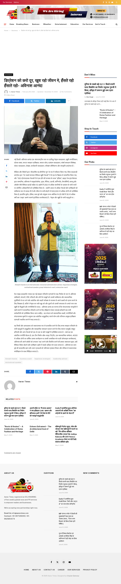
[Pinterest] (6, 182)
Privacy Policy (90, 570)
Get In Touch (100, 24)
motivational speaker (13, 362)
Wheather (47, 24)
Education (75, 24)
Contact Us (49, 570)
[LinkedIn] (6, 176)
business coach (26, 359)
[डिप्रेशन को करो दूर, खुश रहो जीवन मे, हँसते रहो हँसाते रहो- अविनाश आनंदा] (41, 130)
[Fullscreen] (114, 351)
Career (61, 570)
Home (12, 24)
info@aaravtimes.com (20, 513)
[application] (100, 344)
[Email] (6, 187)
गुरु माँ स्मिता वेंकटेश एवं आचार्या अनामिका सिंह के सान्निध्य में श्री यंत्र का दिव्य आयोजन (107, 230)
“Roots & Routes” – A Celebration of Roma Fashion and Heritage (13, 429)
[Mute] (110, 351)
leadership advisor (60, 359)
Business (35, 24)
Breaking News (22, 24)
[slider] (98, 351)
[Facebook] (6, 165)
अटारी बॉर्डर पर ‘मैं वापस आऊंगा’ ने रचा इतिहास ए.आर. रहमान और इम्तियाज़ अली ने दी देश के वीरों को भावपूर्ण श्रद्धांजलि (41, 412)
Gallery (16, 2)
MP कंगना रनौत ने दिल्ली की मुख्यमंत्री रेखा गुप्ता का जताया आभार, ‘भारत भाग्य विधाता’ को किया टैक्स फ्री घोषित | (108, 212)
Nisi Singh (89, 97)
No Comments (67, 92)
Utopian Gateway (73, 576)
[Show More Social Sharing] (69, 101)
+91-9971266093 (19, 516)
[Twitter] (6, 171)
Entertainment (61, 24)
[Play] (87, 351)
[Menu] (5, 24)
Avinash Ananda (11, 359)
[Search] (116, 24)
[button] (100, 344)
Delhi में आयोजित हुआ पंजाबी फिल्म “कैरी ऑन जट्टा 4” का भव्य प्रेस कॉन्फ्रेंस (107, 193)
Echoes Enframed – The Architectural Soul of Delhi (40, 429)
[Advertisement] (60, 51)
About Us (36, 570)
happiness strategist (42, 359)
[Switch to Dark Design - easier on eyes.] (116, 2)
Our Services (7, 2)
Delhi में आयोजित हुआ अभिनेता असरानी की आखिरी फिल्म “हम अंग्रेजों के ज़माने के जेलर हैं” (66, 410)
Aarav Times (15, 92)
